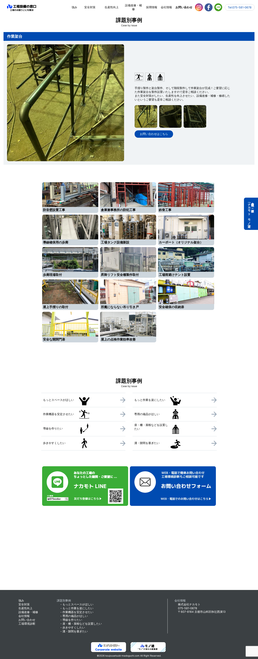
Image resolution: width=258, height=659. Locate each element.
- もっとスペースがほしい (76, 604)
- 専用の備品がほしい (74, 616)
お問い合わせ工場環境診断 (26, 621)
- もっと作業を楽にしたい (76, 608)
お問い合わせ (184, 7)
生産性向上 (112, 7)
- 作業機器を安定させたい (76, 612)
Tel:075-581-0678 (240, 7)
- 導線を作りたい (71, 620)
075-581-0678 (187, 608)
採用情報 (151, 7)
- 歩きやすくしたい (72, 627)
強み (74, 7)
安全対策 (89, 7)
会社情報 (166, 7)
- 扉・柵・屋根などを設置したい (81, 623)
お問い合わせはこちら (154, 134)
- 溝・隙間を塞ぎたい (74, 631)
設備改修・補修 (133, 7)
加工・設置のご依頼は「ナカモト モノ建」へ (251, 213)
